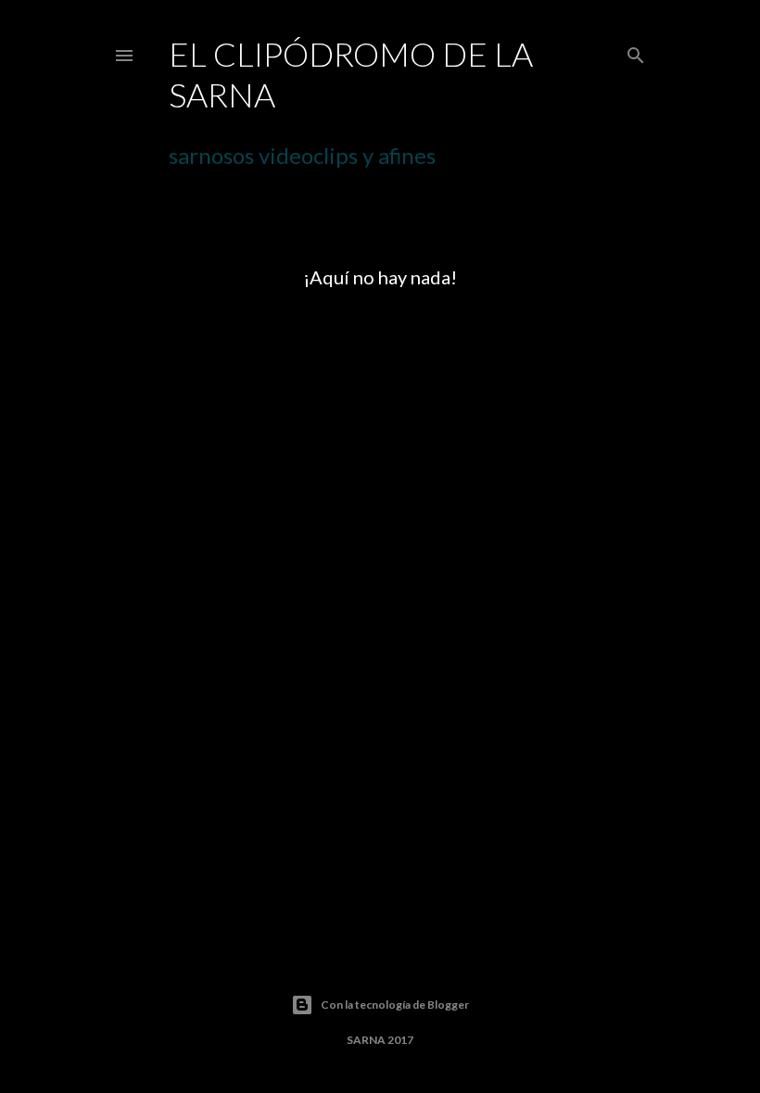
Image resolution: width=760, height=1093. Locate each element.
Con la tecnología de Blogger (395, 1004)
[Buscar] (636, 51)
